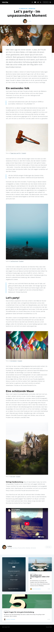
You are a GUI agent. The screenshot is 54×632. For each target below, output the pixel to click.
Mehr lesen (48, 547)
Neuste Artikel (49, 627)
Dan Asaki (12, 476)
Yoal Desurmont (14, 261)
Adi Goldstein (13, 361)
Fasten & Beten (14, 575)
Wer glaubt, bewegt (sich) (14, 571)
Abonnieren (46, 2)
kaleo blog (5, 2)
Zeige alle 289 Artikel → (13, 588)
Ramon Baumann (36, 589)
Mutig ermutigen (14, 579)
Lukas (29, 21)
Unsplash (24, 153)
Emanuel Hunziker (10, 619)
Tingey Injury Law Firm (15, 153)
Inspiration (32, 8)
